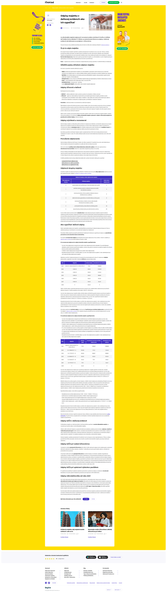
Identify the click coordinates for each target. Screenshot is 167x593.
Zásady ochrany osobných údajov (103, 583)
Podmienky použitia (71, 583)
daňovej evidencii (105, 45)
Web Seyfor (117, 590)
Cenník (85, 2)
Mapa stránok (92, 583)
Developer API (67, 574)
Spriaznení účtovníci (107, 571)
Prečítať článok (64, 537)
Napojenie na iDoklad (50, 579)
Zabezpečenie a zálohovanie (82, 583)
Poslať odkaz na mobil (116, 557)
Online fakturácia (49, 572)
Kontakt (54, 583)
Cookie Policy (114, 583)
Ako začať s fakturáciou (69, 577)
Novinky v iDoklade (88, 571)
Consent (120, 583)
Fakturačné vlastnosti (50, 571)
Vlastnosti (78, 2)
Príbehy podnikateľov (88, 575)
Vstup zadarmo (37, 47)
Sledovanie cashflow (50, 575)
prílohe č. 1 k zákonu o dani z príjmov (83, 173)
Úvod (46, 8)
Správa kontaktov (49, 574)
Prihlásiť (103, 2)
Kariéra (108, 590)
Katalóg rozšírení (68, 575)
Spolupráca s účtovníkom (50, 577)
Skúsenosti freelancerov (108, 574)
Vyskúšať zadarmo (113, 2)
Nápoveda (66, 571)
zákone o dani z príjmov (66, 239)
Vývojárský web (67, 572)
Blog (49, 8)
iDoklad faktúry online (49, 2)
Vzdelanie (91, 2)
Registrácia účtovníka (108, 572)
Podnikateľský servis (88, 572)
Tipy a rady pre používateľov (90, 574)
